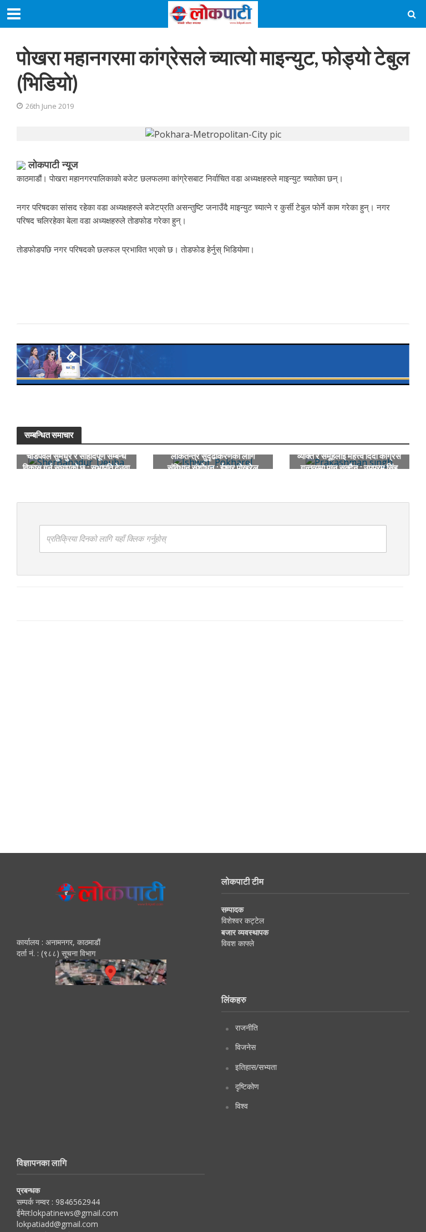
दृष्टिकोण (247, 1086)
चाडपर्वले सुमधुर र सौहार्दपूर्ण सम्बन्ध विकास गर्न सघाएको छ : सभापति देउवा (76, 461)
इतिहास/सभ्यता (256, 1067)
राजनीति (246, 1027)
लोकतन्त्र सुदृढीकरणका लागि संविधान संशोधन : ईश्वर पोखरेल (213, 461)
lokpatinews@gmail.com (74, 1213)
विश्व (241, 1105)
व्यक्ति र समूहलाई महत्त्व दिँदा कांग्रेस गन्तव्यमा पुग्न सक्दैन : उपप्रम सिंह (349, 461)
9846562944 (76, 1201)
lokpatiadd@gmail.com (57, 1224)
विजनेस (245, 1047)
